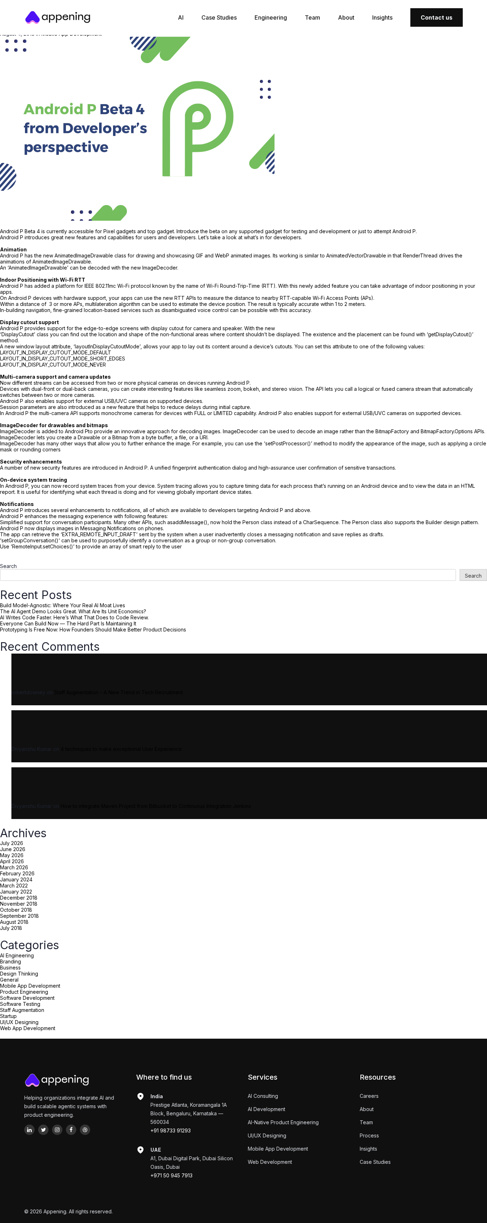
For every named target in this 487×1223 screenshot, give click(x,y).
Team (312, 17)
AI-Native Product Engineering (283, 1122)
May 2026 (12, 855)
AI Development (266, 1109)
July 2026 (11, 843)
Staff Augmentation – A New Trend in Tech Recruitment (118, 692)
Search (8, 566)
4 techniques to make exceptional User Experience (121, 749)
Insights (382, 17)
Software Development (27, 998)
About (346, 17)
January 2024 (16, 879)
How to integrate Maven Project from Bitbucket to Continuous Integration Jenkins (156, 806)
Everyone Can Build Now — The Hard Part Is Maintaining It (68, 623)
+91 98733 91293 (170, 1130)
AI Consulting (263, 1096)
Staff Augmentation (22, 1010)
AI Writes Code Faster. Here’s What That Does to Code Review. (74, 617)
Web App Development (27, 1028)
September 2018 (19, 916)
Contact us (436, 17)
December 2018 (18, 898)
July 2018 (11, 928)
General (9, 980)
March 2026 (14, 867)
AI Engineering (17, 955)
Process (369, 1135)
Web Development (270, 1162)
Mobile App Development (30, 986)
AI (181, 17)
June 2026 (12, 849)
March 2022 (14, 885)
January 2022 (16, 892)
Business (10, 967)
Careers (369, 1096)
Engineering (271, 17)
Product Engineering (24, 992)
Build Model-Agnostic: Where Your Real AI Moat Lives (62, 605)
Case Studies (219, 17)
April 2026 (12, 861)
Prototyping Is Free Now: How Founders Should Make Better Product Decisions (93, 629)
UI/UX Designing (19, 1022)
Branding (10, 961)
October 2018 (16, 910)
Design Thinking (19, 974)
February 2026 (17, 873)
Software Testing (20, 1004)
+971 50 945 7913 (171, 1175)
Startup (8, 1016)
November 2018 (18, 904)
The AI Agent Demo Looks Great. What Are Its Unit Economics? (73, 611)
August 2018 (14, 922)
